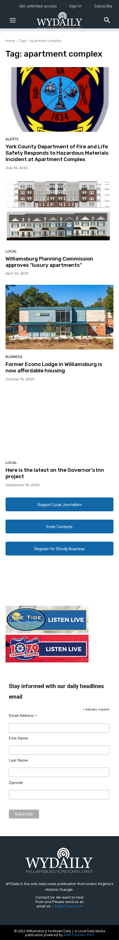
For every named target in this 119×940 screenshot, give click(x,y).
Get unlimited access (38, 6)
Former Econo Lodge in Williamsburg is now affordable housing (54, 367)
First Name (18, 738)
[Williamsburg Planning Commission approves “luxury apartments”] (59, 211)
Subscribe (103, 6)
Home (10, 40)
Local (11, 251)
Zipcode (16, 782)
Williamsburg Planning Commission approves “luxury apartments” (49, 262)
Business (14, 357)
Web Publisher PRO (79, 935)
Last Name (18, 760)
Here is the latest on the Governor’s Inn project (55, 473)
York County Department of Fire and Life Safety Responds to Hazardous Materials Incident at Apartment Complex (57, 152)
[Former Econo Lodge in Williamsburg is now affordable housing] (59, 317)
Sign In (75, 6)
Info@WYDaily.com (67, 906)
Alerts (12, 139)
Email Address (23, 715)
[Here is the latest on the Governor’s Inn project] (59, 423)
